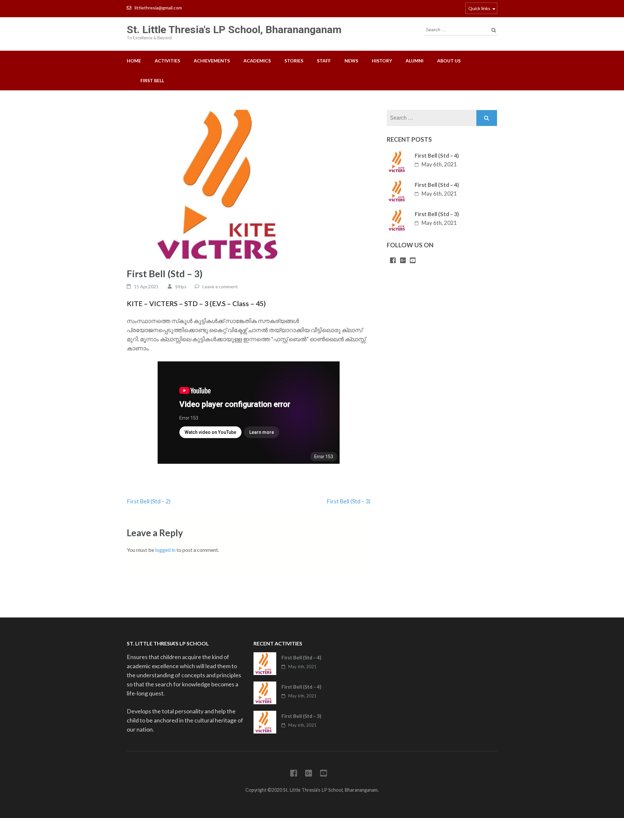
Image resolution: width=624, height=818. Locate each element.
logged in (165, 550)
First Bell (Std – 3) (348, 501)
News (351, 60)
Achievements (212, 60)
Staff (324, 60)
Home (134, 60)
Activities (167, 60)
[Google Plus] (403, 260)
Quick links (479, 8)
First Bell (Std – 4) (437, 155)
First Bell (152, 80)
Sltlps (181, 286)
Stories (293, 60)
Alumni (414, 60)
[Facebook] (393, 260)
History (382, 60)
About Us (449, 60)
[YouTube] (413, 260)
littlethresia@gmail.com (158, 7)
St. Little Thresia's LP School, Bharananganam (234, 29)
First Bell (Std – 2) (149, 501)
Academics (257, 60)
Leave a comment (220, 286)
